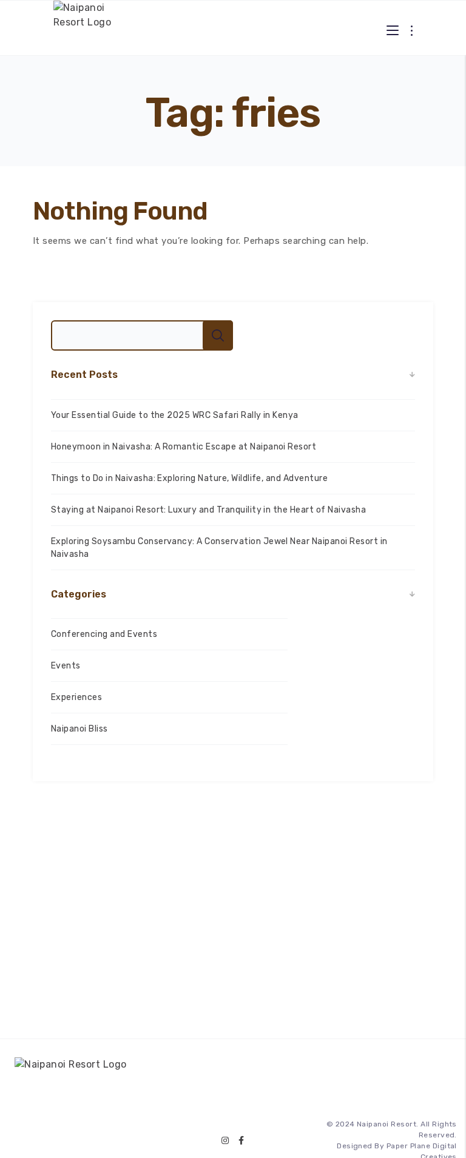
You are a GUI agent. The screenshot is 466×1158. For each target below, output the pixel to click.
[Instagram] (225, 1141)
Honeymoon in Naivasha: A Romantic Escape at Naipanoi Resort (183, 447)
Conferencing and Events (104, 634)
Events (66, 666)
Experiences (76, 697)
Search (218, 335)
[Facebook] (241, 1141)
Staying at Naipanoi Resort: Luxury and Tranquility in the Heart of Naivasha (208, 510)
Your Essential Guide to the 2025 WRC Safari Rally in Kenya (175, 415)
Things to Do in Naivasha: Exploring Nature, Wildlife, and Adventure (189, 478)
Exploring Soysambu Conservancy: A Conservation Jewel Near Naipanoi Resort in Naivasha (219, 547)
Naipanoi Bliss (79, 729)
